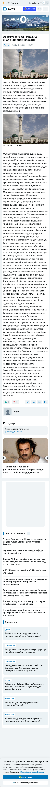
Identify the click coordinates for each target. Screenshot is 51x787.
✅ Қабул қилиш (25, 777)
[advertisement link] (29, 8)
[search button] (39, 9)
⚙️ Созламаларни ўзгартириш (25, 783)
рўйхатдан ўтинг (13, 431)
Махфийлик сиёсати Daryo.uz (32, 772)
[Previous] (3, 458)
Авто (6, 45)
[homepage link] (9, 9)
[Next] (47, 458)
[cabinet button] (45, 9)
